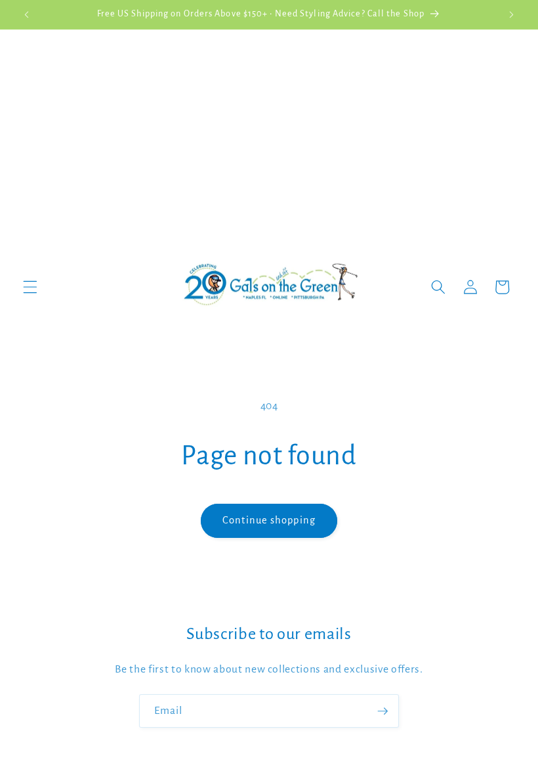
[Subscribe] (382, 711)
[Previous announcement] (26, 14)
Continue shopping (269, 520)
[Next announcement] (511, 14)
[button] (30, 287)
